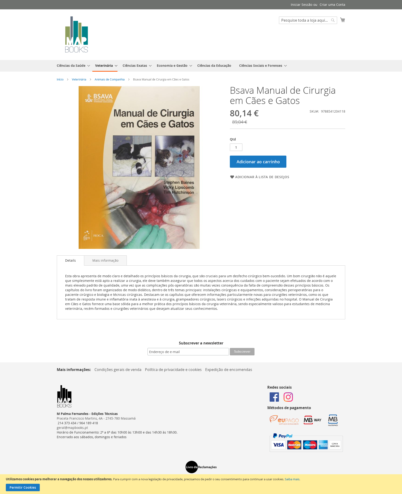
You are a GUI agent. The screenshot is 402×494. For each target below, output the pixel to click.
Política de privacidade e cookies (173, 369)
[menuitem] (72, 65)
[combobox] (308, 20)
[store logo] (76, 34)
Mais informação (105, 260)
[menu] (201, 66)
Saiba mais (292, 479)
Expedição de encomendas (228, 369)
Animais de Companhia (110, 79)
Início (60, 79)
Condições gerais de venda (117, 369)
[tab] (70, 260)
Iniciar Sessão (301, 4)
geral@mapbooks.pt (72, 427)
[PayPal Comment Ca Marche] (306, 450)
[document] (201, 484)
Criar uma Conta (332, 4)
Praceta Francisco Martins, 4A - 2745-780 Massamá (96, 418)
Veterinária (79, 79)
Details (70, 260)
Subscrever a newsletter (201, 343)
